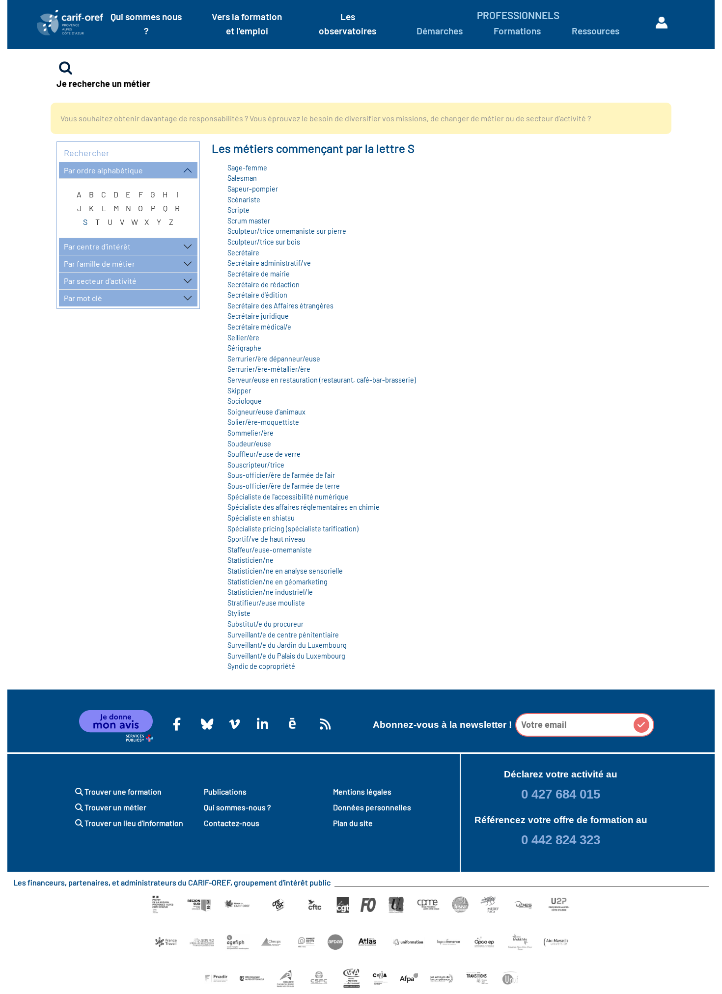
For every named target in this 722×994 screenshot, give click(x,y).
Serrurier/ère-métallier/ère (268, 369)
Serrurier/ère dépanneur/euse (273, 359)
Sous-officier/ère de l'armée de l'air (281, 475)
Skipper (239, 391)
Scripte (238, 210)
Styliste (238, 613)
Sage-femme (247, 168)
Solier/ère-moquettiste (263, 422)
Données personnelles (372, 807)
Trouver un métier (114, 807)
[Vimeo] (233, 724)
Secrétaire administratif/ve (269, 263)
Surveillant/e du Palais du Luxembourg (286, 656)
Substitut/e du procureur (265, 624)
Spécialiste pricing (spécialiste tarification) (293, 529)
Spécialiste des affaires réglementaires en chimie (303, 507)
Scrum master (248, 221)
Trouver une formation (122, 791)
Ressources (595, 30)
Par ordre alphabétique (103, 170)
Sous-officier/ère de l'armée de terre (283, 486)
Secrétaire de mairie (258, 274)
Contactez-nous (231, 823)
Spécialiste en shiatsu (261, 518)
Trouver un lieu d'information (133, 823)
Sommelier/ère (250, 433)
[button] (641, 725)
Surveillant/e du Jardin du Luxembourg (287, 645)
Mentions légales (362, 791)
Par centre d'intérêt (97, 246)
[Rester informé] (324, 724)
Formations (517, 30)
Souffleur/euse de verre (264, 454)
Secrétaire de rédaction (263, 284)
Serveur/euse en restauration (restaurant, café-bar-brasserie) (321, 380)
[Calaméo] (292, 723)
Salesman (242, 178)
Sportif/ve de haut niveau (266, 539)
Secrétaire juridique (258, 316)
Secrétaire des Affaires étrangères (280, 306)
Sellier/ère (243, 337)
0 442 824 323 (560, 839)
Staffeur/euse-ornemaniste (269, 550)
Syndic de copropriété (261, 666)
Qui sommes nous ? (146, 23)
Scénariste (243, 199)
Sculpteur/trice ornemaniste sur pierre (286, 231)
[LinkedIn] (261, 724)
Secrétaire (243, 252)
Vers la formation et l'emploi (247, 23)
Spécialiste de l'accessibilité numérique (288, 497)
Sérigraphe (244, 348)
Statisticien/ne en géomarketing (277, 582)
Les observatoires (347, 23)
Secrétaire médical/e (259, 327)
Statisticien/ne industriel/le (270, 592)
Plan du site (353, 823)
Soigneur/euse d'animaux (266, 412)
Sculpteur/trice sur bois (263, 242)
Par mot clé (83, 298)
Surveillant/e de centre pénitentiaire (283, 635)
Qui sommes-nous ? (237, 807)
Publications (225, 791)
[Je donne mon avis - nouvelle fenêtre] (116, 726)
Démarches (440, 30)
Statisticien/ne (250, 560)
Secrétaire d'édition (257, 295)
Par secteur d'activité (100, 280)
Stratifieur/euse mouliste (266, 603)
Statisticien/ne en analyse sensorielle (285, 571)
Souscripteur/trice (255, 465)
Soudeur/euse (249, 444)
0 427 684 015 (560, 794)
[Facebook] (177, 724)
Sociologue (244, 401)
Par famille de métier (99, 263)
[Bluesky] (205, 724)
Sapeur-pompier (252, 189)
